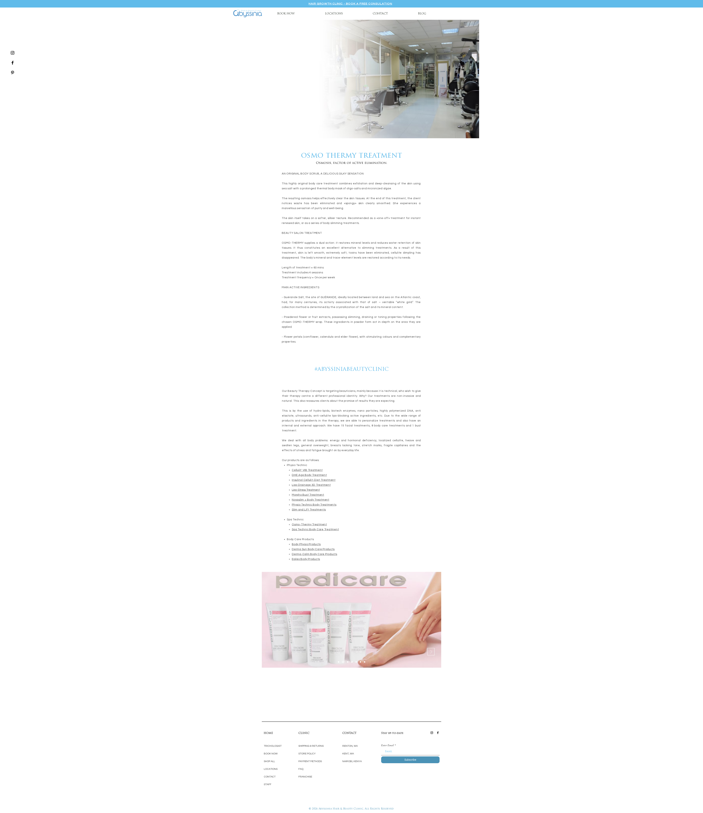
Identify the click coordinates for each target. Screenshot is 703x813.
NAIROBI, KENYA (352, 761)
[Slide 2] (347, 662)
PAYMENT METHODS (310, 761)
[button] (334, 13)
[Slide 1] (342, 662)
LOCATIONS (271, 769)
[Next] (436, 619)
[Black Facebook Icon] (12, 62)
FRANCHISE (305, 776)
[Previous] (267, 619)
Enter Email (387, 745)
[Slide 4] (338, 662)
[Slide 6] (360, 662)
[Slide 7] (364, 662)
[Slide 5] (356, 662)
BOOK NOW (271, 753)
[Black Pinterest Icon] (12, 72)
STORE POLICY (307, 753)
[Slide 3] (352, 662)
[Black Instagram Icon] (12, 52)
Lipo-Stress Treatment (306, 490)
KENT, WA (348, 753)
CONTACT (270, 776)
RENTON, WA (350, 746)
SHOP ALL (269, 761)
